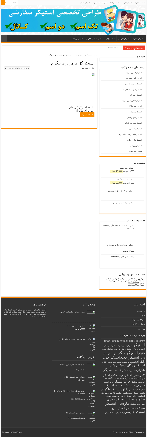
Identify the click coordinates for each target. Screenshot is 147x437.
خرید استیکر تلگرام (130, 385)
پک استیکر (120, 413)
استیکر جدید (114, 3)
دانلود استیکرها (87, 115)
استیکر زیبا (133, 371)
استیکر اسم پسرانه (125, 346)
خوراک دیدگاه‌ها (139, 324)
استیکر (139, 345)
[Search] (3, 2)
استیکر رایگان (85, 3)
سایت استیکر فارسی (128, 396)
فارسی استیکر (117, 403)
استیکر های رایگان (134, 140)
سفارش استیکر (112, 396)
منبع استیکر (123, 408)
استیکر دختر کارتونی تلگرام (111, 362)
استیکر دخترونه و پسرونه (132, 101)
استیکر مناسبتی (135, 129)
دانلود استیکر (113, 385)
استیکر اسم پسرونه (134, 73)
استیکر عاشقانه (121, 370)
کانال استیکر (110, 412)
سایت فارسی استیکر (39, 314)
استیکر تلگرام (140, 3)
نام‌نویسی (141, 311)
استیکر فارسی (126, 3)
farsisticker (109, 341)
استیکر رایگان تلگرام (39, 310)
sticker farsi (121, 340)
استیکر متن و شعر (134, 117)
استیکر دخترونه (129, 362)
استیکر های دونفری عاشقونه (130, 134)
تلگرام (110, 378)
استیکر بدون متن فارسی (132, 89)
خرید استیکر (122, 381)
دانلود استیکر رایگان (28, 312)
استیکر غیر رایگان (135, 106)
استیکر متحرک (136, 112)
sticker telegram (137, 341)
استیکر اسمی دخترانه (110, 346)
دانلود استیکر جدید (136, 393)
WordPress (17, 432)
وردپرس (141, 329)
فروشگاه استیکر (137, 408)
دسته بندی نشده (135, 151)
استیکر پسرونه (119, 378)
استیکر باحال (139, 349)
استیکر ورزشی (136, 145)
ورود (143, 315)
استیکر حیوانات (136, 95)
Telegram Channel (115, 48)
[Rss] (20, 2)
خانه (95, 55)
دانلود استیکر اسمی (137, 390)
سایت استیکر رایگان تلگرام (13, 312)
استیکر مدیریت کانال (133, 123)
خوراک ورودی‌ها (139, 320)
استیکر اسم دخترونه (134, 78)
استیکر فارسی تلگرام (121, 375)
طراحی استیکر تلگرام (25, 314)
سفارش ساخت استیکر (130, 399)
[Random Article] (4, 38)
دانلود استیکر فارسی (118, 393)
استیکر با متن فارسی (133, 84)
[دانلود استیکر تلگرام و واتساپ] (73, 20)
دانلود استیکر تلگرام (100, 3)
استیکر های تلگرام (132, 378)
